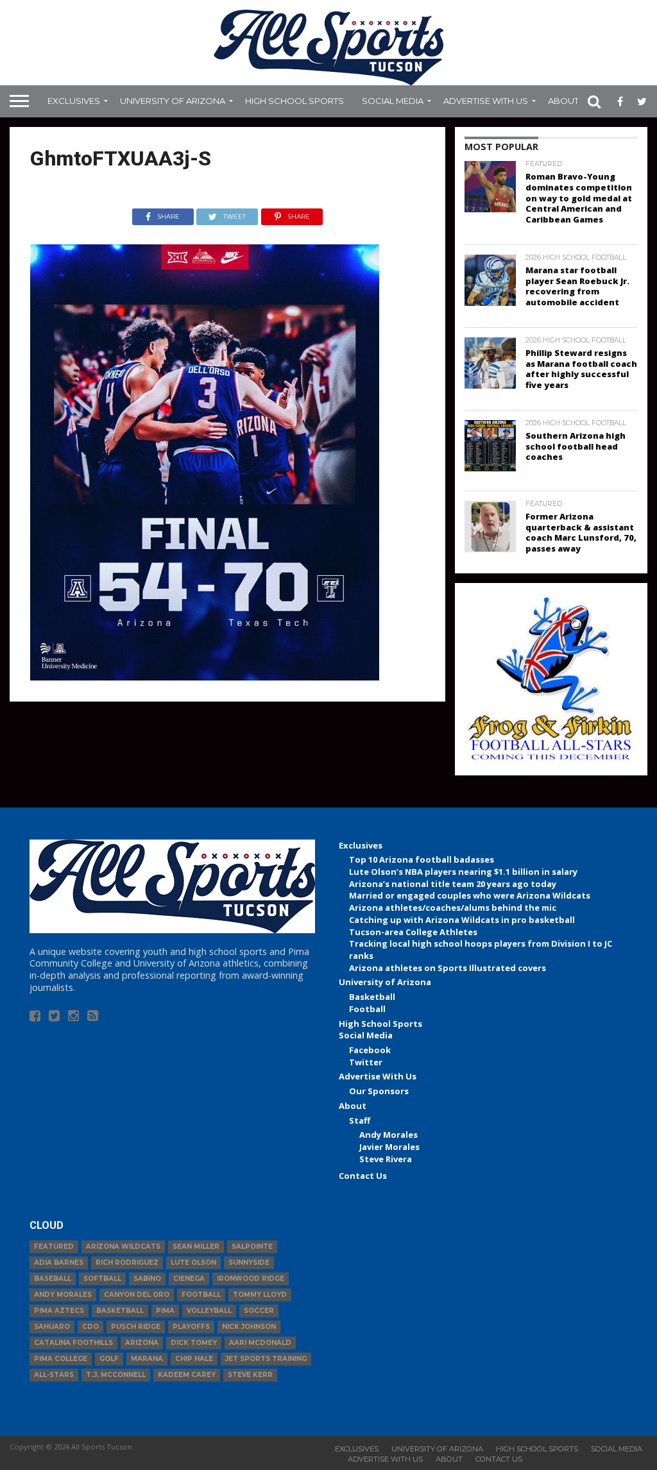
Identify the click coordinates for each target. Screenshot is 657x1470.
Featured (54, 1246)
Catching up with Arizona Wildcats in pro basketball (462, 919)
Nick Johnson (249, 1326)
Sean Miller (196, 1246)
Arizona (141, 1343)
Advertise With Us (485, 101)
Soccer (259, 1310)
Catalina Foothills (73, 1343)
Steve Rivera (385, 1159)
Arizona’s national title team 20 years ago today (452, 884)
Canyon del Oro (136, 1294)
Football (367, 1009)
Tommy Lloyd (260, 1294)
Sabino (147, 1278)
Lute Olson (193, 1262)
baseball (52, 1278)
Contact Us (363, 1175)
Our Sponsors (379, 1091)
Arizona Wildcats (123, 1246)
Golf (109, 1359)
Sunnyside (248, 1262)
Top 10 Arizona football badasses (421, 859)
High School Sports (294, 101)
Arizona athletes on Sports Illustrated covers (447, 968)
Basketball (372, 996)
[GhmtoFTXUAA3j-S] (204, 677)
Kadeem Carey (187, 1375)
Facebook (370, 1050)
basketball (120, 1310)
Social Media (392, 101)
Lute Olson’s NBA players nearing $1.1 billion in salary (463, 871)
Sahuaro (52, 1326)
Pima (165, 1310)
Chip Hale (194, 1359)
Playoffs (191, 1326)
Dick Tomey (194, 1343)
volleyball (209, 1310)
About (563, 101)
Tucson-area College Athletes (413, 932)
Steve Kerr (250, 1375)
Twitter (365, 1062)
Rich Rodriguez (127, 1262)
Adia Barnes (58, 1262)
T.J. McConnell (116, 1375)
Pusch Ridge (135, 1326)
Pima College (60, 1359)
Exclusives (73, 101)
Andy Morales (388, 1134)
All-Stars (54, 1375)
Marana (147, 1359)
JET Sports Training (266, 1359)
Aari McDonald (260, 1343)
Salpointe (252, 1246)
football (201, 1294)
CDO (90, 1326)
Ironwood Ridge (250, 1278)
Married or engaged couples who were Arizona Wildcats (469, 895)
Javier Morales (389, 1147)
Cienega (189, 1278)
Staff (359, 1120)
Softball (102, 1278)
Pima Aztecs (59, 1310)
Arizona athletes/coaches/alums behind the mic (452, 907)
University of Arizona (172, 101)
